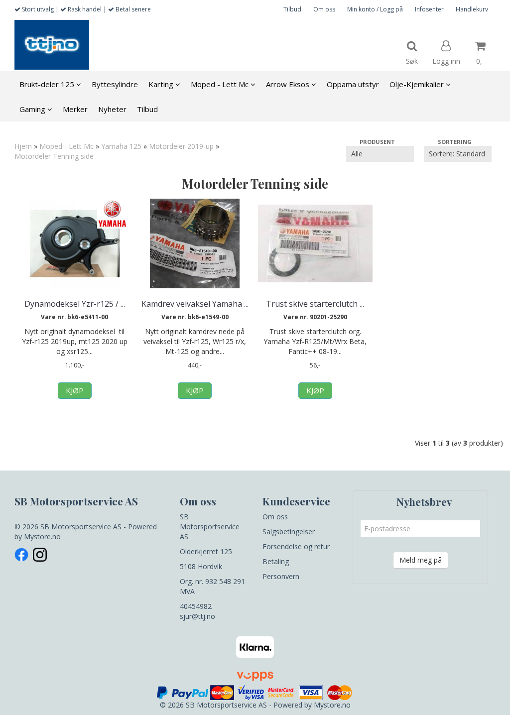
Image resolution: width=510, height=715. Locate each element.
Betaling (275, 561)
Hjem (23, 146)
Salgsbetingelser (288, 531)
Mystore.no (42, 536)
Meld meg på (420, 560)
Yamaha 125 (121, 146)
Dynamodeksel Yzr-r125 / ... (74, 303)
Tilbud (292, 9)
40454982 (196, 606)
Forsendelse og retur (296, 546)
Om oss (324, 9)
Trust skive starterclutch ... (315, 303)
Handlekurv (472, 9)
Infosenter (429, 9)
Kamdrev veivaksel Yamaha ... (195, 303)
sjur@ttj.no (197, 616)
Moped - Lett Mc (66, 146)
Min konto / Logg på (375, 9)
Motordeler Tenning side (54, 156)
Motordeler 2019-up (181, 146)
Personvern (280, 576)
